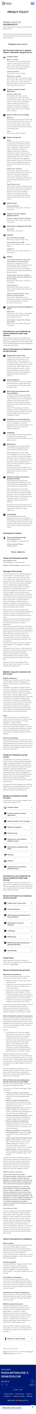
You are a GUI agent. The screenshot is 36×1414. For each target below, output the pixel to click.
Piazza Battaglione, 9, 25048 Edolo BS (15, 1375)
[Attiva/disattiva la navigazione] (32, 4)
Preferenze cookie (19, 1396)
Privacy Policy (8, 1394)
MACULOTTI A (24, 1400)
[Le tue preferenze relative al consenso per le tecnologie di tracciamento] (32, 1407)
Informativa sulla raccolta (11, 1408)
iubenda (5, 1351)
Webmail (29, 1396)
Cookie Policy (14, 964)
